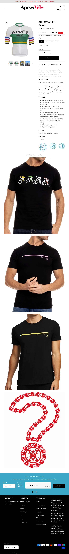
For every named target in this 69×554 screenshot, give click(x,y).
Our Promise (39, 512)
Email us (53, 531)
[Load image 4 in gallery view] (27, 63)
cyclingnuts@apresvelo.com (11, 501)
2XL (48, 46)
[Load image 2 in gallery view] (16, 63)
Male (20, 485)
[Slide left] (6, 63)
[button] (5, 8)
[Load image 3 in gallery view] (22, 63)
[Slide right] (32, 63)
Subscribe (59, 486)
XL (42, 46)
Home (5, 15)
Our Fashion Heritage (41, 508)
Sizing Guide (23, 512)
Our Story (38, 501)
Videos (21, 519)
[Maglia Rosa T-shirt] (34, 274)
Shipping (48, 35)
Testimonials (23, 522)
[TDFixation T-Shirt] (34, 195)
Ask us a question (55, 64)
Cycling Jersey (12, 15)
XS (41, 41)
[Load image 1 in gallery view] (10, 63)
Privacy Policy (39, 521)
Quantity (41, 49)
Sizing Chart (42, 64)
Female (21, 487)
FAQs (21, 515)
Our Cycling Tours (40, 505)
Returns (22, 508)
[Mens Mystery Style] (34, 430)
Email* (5, 482)
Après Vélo (10, 553)
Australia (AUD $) (10, 547)
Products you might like (34, 155)
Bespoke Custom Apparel (40, 516)
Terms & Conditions (41, 524)
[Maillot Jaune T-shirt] (34, 352)
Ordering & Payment (25, 501)
